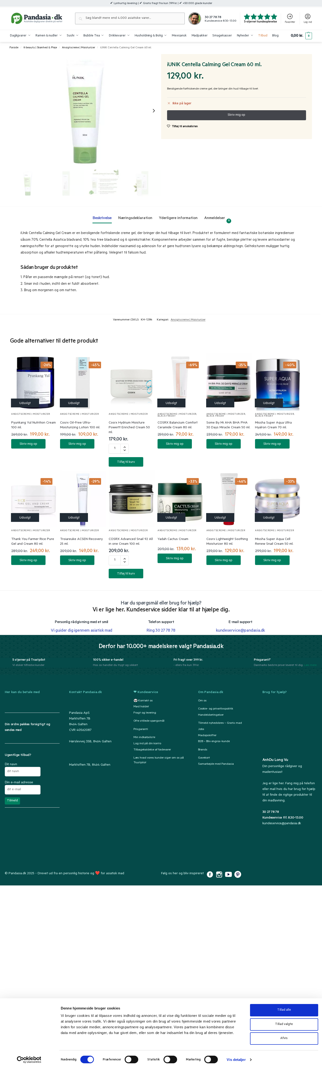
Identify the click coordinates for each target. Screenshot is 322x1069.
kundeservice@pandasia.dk (281, 824)
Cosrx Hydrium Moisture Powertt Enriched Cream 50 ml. (129, 428)
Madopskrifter (207, 735)
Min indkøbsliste (144, 737)
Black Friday (167, 416)
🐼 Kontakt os (143, 700)
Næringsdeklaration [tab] (135, 218)
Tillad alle (284, 1010)
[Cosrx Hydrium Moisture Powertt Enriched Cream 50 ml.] (132, 382)
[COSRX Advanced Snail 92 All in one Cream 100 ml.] (132, 498)
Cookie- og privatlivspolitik (215, 708)
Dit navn (11, 764)
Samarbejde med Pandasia (216, 764)
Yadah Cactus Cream (173, 539)
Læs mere (310, 665)
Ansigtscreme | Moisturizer (78, 48)
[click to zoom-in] (85, 110)
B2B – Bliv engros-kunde (214, 741)
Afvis (284, 1038)
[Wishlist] (47, 361)
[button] (301, 36)
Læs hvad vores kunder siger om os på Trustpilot (158, 760)
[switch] (131, 1059)
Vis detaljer (236, 1060)
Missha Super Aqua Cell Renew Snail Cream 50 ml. (274, 542)
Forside (14, 48)
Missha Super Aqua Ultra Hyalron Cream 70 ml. (273, 425)
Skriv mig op (28, 444)
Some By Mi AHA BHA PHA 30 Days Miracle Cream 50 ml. (228, 425)
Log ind (308, 22)
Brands (202, 749)
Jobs (201, 729)
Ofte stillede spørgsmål (148, 721)
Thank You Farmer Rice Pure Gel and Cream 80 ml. (32, 542)
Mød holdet (141, 707)
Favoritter (290, 22)
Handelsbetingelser (211, 715)
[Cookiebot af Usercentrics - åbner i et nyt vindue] (29, 1059)
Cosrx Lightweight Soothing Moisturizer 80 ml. (227, 542)
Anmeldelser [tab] (217, 219)
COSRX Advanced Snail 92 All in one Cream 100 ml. (131, 542)
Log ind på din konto (147, 743)
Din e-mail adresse (19, 782)
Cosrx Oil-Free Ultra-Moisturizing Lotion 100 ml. (80, 425)
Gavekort (204, 757)
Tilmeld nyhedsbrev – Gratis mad (220, 723)
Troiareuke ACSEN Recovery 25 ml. (81, 542)
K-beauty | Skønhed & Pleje (40, 48)
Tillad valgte (284, 1024)
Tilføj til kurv (126, 462)
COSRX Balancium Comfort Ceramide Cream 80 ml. (178, 425)
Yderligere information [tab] (178, 218)
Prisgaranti (140, 729)
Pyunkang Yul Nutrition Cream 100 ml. (33, 425)
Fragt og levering (144, 713)
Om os (202, 700)
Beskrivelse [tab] (102, 218)
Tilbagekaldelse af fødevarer (152, 749)
